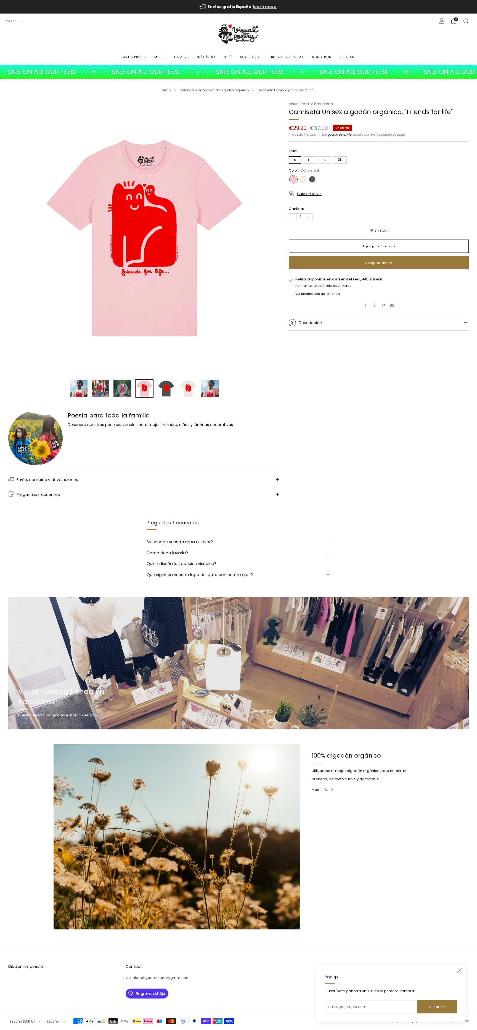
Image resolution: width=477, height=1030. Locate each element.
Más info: (320, 789)
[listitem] (238, 7)
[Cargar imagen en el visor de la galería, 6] (188, 388)
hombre (181, 57)
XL (339, 159)
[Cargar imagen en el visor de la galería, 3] (122, 388)
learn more (265, 6)
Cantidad (297, 208)
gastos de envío (340, 134)
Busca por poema (287, 57)
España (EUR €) (22, 1021)
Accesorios (251, 57)
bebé (228, 57)
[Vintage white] (303, 179)
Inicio (166, 90)
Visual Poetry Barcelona (311, 104)
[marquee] (238, 72)
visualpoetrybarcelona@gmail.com (158, 977)
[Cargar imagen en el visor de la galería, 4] (144, 388)
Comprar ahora (379, 263)
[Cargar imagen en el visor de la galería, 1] (79, 388)
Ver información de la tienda (317, 293)
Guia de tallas (309, 193)
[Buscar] (466, 21)
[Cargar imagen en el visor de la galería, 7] (210, 388)
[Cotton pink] (293, 179)
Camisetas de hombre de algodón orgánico (214, 90)
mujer (160, 57)
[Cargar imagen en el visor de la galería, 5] (166, 388)
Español (12, 21)
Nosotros (321, 57)
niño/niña (206, 57)
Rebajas (347, 57)
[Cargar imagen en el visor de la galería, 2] (100, 388)
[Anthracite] (312, 179)
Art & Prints (134, 57)
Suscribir (437, 1007)
